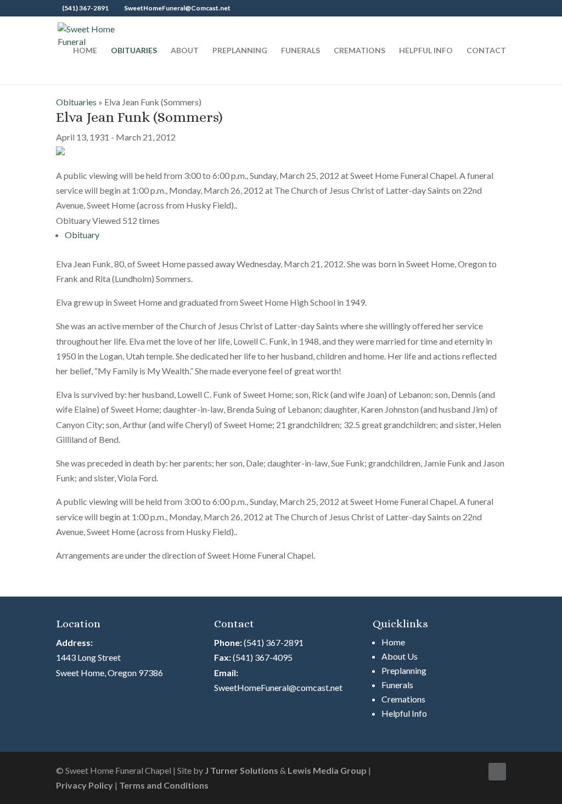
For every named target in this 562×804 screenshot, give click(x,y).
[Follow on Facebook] (497, 771)
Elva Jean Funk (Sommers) (139, 117)
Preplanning (239, 51)
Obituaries (134, 51)
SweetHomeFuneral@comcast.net (278, 687)
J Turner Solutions (241, 770)
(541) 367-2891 (274, 642)
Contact (486, 51)
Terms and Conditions (164, 785)
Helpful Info (426, 51)
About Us (399, 656)
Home (85, 51)
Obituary (82, 234)
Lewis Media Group (327, 770)
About (185, 51)
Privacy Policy (84, 785)
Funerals (300, 51)
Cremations (359, 51)
